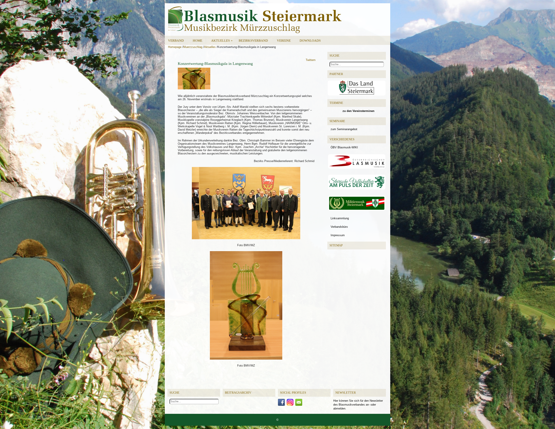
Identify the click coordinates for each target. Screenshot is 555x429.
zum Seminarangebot (344, 129)
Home (197, 40)
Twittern (310, 60)
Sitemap (336, 245)
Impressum (338, 235)
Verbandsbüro (339, 226)
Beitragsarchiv (238, 392)
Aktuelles (222, 40)
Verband (176, 40)
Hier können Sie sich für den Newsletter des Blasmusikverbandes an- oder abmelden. (358, 404)
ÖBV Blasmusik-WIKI (344, 147)
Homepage (174, 47)
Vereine (284, 40)
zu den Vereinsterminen (358, 111)
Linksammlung (340, 218)
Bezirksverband (253, 40)
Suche (175, 392)
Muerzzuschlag (192, 47)
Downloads (310, 40)
